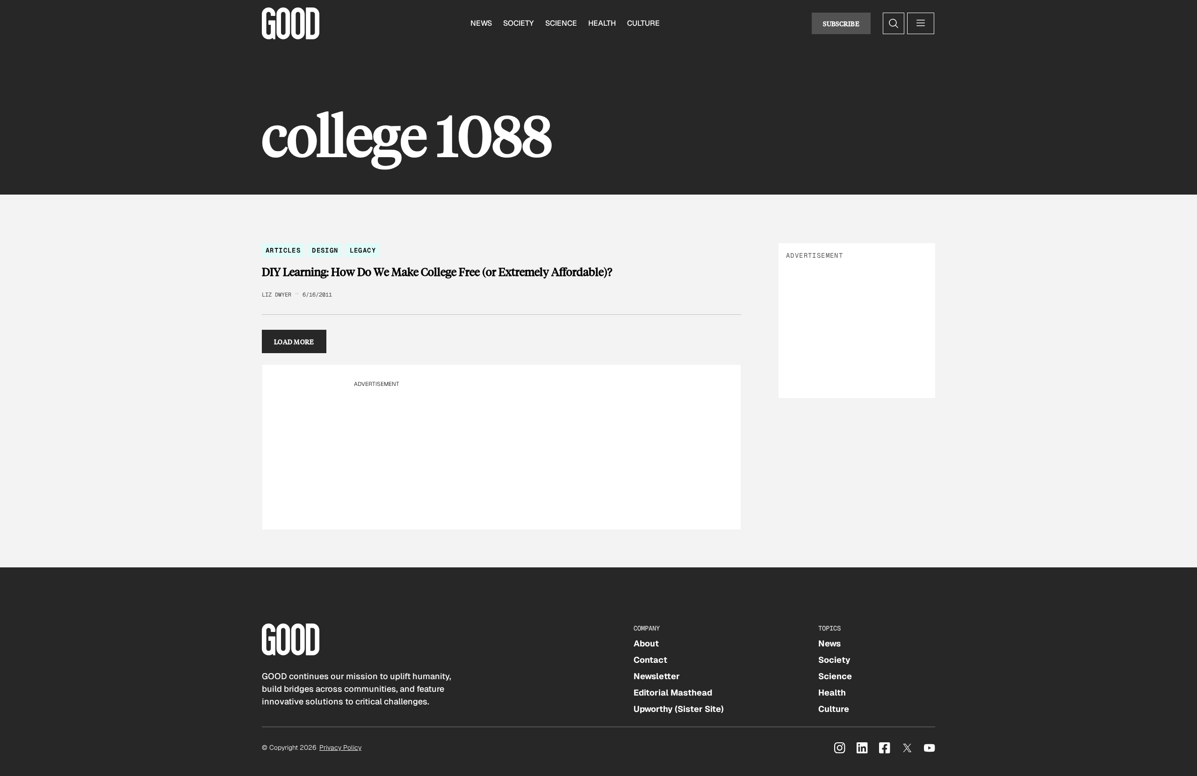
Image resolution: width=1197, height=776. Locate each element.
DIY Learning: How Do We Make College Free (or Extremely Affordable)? (437, 272)
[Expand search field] (893, 23)
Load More (294, 341)
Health (602, 23)
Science (561, 23)
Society (518, 23)
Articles (283, 250)
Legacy (363, 250)
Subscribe (841, 23)
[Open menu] (920, 23)
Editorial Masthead (673, 692)
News (481, 23)
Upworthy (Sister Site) (679, 708)
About (646, 643)
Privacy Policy (340, 747)
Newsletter (657, 676)
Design (325, 250)
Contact (650, 659)
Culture (643, 23)
